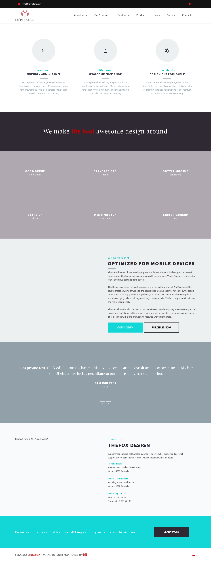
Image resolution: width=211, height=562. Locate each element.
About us (79, 15)
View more (35, 173)
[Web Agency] (85, 555)
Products (141, 15)
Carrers (171, 15)
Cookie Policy (63, 555)
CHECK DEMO (125, 327)
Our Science (101, 15)
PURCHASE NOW (161, 327)
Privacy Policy (48, 555)
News (157, 15)
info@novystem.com (32, 4)
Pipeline (122, 15)
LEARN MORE (171, 531)
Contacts (187, 15)
